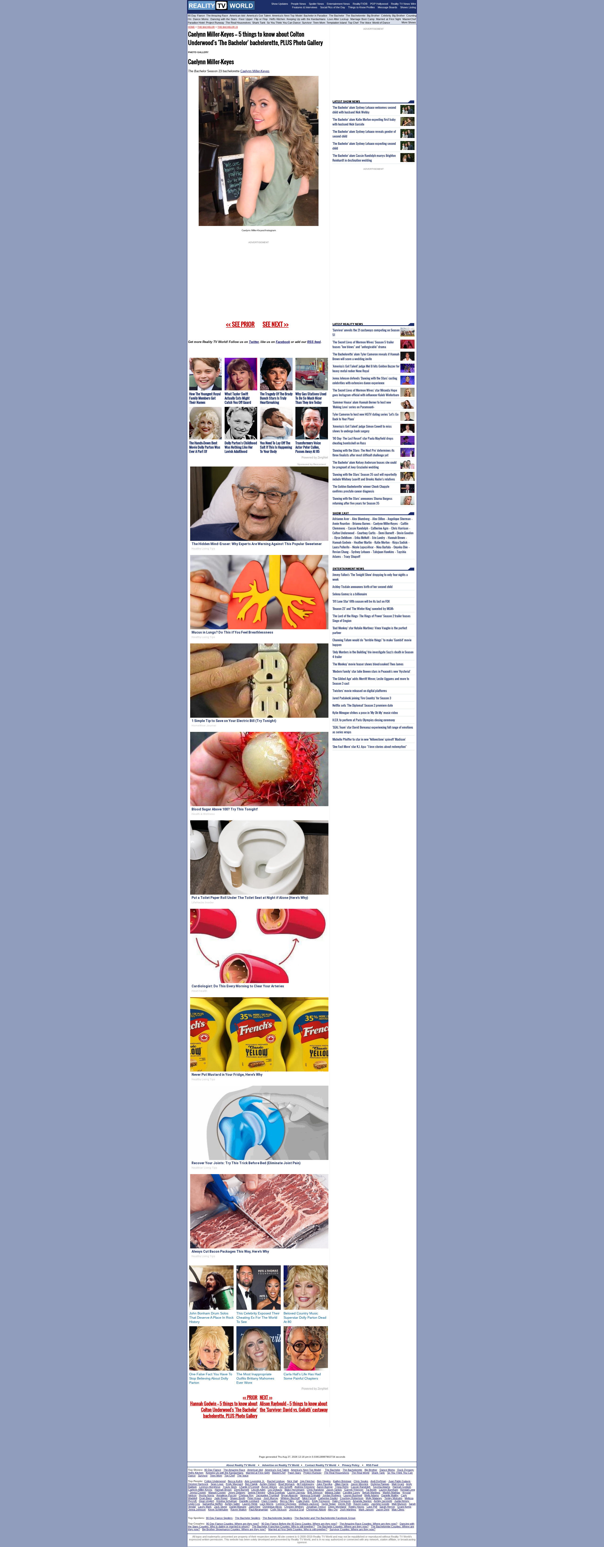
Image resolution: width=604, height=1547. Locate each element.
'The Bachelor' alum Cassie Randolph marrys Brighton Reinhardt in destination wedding (364, 158)
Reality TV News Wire (403, 3)
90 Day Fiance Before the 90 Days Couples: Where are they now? (299, 1523)
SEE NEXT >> (276, 324)
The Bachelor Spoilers (247, 1518)
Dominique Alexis (272, 1506)
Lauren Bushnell (353, 1495)
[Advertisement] (302, 1437)
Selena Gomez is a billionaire (349, 594)
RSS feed (314, 342)
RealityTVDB (360, 3)
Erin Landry (378, 537)
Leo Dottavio (275, 1489)
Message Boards (387, 7)
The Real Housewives (238, 22)
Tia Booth (371, 1489)
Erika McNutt (362, 537)
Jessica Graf (296, 1509)
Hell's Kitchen (277, 19)
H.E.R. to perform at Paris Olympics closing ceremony (363, 719)
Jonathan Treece (316, 1506)
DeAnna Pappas (380, 1484)
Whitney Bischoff (290, 1498)
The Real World (360, 1472)
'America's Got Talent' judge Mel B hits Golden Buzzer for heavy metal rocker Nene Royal (365, 368)
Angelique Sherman (399, 518)
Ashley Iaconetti (383, 1501)
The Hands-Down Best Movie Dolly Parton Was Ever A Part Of (204, 447)
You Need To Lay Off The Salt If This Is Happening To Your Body (276, 447)
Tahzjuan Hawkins (383, 551)
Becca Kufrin (235, 1481)
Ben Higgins (324, 1481)
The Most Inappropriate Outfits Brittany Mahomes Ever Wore (255, 1378)
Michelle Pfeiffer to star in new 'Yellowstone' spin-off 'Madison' (369, 739)
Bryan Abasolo (289, 1495)
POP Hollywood (379, 3)
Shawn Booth (237, 1498)
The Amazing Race (217, 15)
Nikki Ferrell (309, 1498)
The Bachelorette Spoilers (277, 1518)
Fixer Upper (246, 19)
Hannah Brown (396, 537)
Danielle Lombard (249, 1501)
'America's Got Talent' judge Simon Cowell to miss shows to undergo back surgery (362, 428)
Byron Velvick (269, 1486)
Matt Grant (398, 1484)
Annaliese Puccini (226, 1495)
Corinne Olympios (286, 1503)
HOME (191, 27)
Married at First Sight (388, 19)
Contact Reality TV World (320, 1465)
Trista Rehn (341, 1486)
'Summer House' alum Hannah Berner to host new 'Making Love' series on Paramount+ (361, 404)
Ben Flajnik (251, 1484)
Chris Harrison (399, 528)
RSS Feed (372, 1465)
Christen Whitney (294, 1506)
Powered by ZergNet (315, 457)
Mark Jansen (366, 1509)
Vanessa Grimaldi (310, 1495)
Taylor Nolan (328, 1503)
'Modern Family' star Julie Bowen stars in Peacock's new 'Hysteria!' (371, 671)
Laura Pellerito (340, 547)
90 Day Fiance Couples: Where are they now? (232, 1523)
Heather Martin (363, 542)
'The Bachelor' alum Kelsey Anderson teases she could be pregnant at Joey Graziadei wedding (364, 464)
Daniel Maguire (237, 1506)
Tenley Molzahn (393, 1498)
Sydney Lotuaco (360, 551)
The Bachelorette (355, 15)
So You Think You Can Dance (284, 22)
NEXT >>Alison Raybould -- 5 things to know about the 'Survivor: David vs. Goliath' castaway (294, 1403)
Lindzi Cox (194, 1503)
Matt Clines (398, 1509)
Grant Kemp (404, 1506)
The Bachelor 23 (228, 27)
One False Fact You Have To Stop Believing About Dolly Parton (210, 1378)
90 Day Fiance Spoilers (219, 1518)
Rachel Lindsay (276, 1481)
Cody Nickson (278, 1509)
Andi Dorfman (378, 1481)
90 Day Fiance (196, 15)
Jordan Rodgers (332, 1495)
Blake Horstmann (294, 1489)
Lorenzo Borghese (209, 1486)
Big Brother (373, 15)
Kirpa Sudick (399, 542)
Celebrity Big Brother (393, 15)
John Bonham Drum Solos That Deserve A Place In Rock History (211, 1317)
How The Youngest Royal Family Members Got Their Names (205, 398)
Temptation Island (337, 22)
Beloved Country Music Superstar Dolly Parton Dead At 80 (305, 1317)
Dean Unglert (206, 1501)
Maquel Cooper (217, 1492)
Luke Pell (372, 1506)
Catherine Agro (379, 528)
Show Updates (279, 3)
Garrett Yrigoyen (353, 1489)
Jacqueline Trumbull (267, 1495)
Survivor (307, 22)
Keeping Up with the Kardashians (306, 19)
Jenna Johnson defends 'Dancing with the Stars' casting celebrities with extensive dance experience (364, 380)
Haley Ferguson (341, 1501)
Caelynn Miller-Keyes (254, 71)
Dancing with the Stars (223, 19)
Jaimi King (254, 1506)
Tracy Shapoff (352, 556)
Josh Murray (271, 1498)
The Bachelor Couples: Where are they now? (343, 1526)
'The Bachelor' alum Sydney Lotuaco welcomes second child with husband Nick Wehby (364, 109)
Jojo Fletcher (307, 1481)
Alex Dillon (378, 518)
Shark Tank (258, 22)
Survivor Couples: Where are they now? (352, 1529)
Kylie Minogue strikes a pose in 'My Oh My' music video (365, 712)
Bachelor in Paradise (315, 15)
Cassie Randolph (358, 528)
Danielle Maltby (389, 1495)
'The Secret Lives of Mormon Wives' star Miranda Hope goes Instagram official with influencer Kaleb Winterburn (365, 392)
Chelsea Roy (246, 1495)
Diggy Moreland (337, 1506)
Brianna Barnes (361, 523)
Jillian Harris (341, 1484)
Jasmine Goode (380, 1503)
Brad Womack (286, 1484)
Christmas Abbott (316, 1509)
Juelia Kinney (401, 1501)
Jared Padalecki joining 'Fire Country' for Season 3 (361, 698)
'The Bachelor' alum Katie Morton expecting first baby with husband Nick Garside (364, 121)
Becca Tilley (287, 1501)
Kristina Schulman (226, 1501)
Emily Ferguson (321, 1501)
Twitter (254, 342)
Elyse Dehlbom (343, 537)
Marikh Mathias (391, 1492)
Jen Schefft (285, 1486)
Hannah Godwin (341, 542)
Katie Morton (382, 542)
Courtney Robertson (351, 1498)
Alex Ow (333, 1509)
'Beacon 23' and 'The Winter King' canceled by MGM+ (363, 608)
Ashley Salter (232, 1503)
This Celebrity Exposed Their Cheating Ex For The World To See (258, 1317)
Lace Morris (266, 1503)
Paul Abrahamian (258, 1509)
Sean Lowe (217, 1484)
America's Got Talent (259, 15)
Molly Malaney (374, 1498)
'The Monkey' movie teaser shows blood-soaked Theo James (367, 664)
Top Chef (353, 22)
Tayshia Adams (381, 1486)
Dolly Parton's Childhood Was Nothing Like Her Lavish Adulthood (241, 447)
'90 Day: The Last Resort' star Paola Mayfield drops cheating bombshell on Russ (362, 440)
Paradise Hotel (196, 22)
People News (298, 3)
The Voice (366, 22)
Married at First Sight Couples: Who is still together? (297, 1529)
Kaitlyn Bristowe (342, 1481)
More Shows (409, 22)
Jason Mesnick (359, 1484)
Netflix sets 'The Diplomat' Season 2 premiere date (362, 705)
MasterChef (409, 19)
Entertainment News (338, 3)
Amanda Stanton (362, 1501)
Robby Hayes (356, 1506)
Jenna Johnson (197, 1509)
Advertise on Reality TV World (280, 1465)
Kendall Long (407, 1489)
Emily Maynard (234, 1484)
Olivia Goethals (276, 1492)
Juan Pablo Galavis (399, 1481)
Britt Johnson (315, 1492)
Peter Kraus (254, 1498)
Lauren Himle (249, 1503)
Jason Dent (382, 1509)
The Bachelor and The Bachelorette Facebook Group (324, 1518)
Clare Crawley (269, 1501)
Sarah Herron (387, 1506)
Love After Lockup (337, 19)
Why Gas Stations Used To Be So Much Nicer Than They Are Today (310, 398)
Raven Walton (239, 1509)
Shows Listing (408, 7)
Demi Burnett (386, 532)
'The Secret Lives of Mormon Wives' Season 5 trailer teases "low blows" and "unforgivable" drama (363, 344)
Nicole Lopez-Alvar (362, 547)
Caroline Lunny (351, 1492)
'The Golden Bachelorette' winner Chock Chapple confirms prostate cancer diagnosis (360, 488)
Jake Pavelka (324, 1484)
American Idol (237, 15)
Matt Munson (399, 1503)
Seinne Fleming (256, 1492)
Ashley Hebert (268, 1484)
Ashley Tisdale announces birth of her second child (362, 586)
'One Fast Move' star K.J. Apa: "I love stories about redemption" (369, 746)
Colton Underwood (343, 532)
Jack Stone (220, 1506)
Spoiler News (316, 3)
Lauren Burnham (388, 1489)
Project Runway (215, 22)
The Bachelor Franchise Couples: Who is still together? (283, 1526)
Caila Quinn (303, 1501)
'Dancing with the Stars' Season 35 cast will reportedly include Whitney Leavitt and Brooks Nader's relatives (364, 476)
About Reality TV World (240, 1465)
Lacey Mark (205, 1506)
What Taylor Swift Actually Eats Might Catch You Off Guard (238, 398)
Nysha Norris (206, 1495)
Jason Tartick (334, 1489)
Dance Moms (201, 19)
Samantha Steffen (212, 1503)
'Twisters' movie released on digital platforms (359, 690)
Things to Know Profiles (361, 7)
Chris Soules (361, 1481)
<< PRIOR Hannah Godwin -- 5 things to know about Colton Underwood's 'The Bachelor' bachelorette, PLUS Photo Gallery (223, 1406)
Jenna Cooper (198, 1492)
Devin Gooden (405, 532)
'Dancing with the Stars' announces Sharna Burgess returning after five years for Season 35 (362, 500)
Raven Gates (361, 1503)
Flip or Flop (261, 19)
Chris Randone (315, 1489)
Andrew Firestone (304, 1486)
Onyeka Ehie (401, 547)
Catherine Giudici (328, 1498)
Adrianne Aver (340, 518)
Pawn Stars (294, 1472)
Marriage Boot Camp (362, 19)
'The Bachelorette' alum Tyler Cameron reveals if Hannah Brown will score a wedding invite (365, 356)
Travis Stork (230, 1486)
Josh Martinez (348, 1509)
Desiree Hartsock (198, 1484)
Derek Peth (344, 1503)
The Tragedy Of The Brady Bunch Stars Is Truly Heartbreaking (276, 398)
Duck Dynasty (405, 1469)
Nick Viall (292, 1481)
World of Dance (381, 22)
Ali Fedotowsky (305, 1484)
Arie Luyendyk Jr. (255, 1481)
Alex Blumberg (360, 518)
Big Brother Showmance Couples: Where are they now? (234, 1529)
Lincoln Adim (258, 1489)
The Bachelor (336, 15)
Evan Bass (205, 1498)
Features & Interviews (304, 7)
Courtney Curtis (366, 532)
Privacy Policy (350, 1465)
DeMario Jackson (309, 1503)
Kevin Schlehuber (218, 1509)
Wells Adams (371, 1495)
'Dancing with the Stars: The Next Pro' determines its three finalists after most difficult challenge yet (363, 452)
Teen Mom (319, 22)
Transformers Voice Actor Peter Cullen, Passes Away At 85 (308, 447)
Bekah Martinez (371, 1492)
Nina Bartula (383, 547)
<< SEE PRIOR (240, 324)
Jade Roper (221, 1498)
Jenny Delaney (236, 1492)
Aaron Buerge (325, 1486)
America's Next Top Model (287, 15)
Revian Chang (340, 551)
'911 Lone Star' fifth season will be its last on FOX (361, 601)
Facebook (283, 342)
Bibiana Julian (332, 1492)
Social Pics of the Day (332, 7)
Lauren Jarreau (296, 1492)
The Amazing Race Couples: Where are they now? (368, 1523)
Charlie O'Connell (249, 1486)
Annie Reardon (341, 523)
